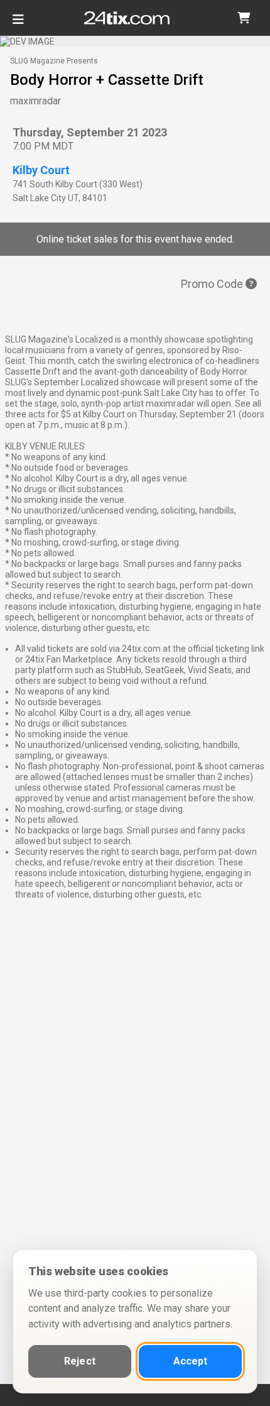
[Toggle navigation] (18, 24)
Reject (79, 1361)
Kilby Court (41, 170)
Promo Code (213, 283)
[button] (243, 18)
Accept (190, 1361)
